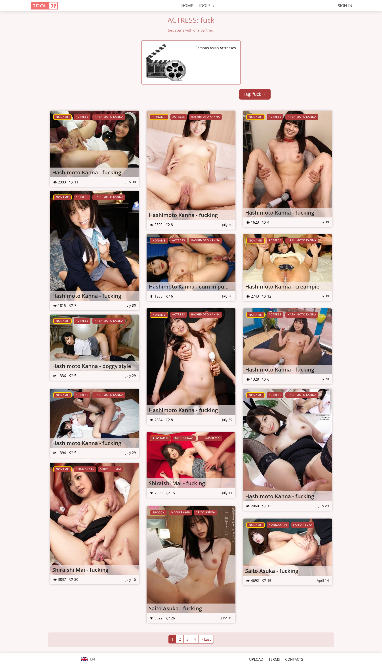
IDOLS (205, 5)
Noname (62, 117)
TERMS (274, 659)
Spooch (159, 512)
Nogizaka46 (184, 438)
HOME (187, 5)
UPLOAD (256, 659)
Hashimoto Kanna (108, 117)
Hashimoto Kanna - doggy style (91, 366)
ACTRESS (82, 117)
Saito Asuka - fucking (175, 608)
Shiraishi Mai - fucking (177, 483)
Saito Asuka (205, 512)
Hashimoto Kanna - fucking (86, 172)
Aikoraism (160, 438)
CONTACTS (294, 659)
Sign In (345, 5)
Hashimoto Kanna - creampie (282, 286)
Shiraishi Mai (210, 438)
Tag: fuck (252, 94)
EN (92, 659)
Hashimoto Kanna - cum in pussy (190, 286)
